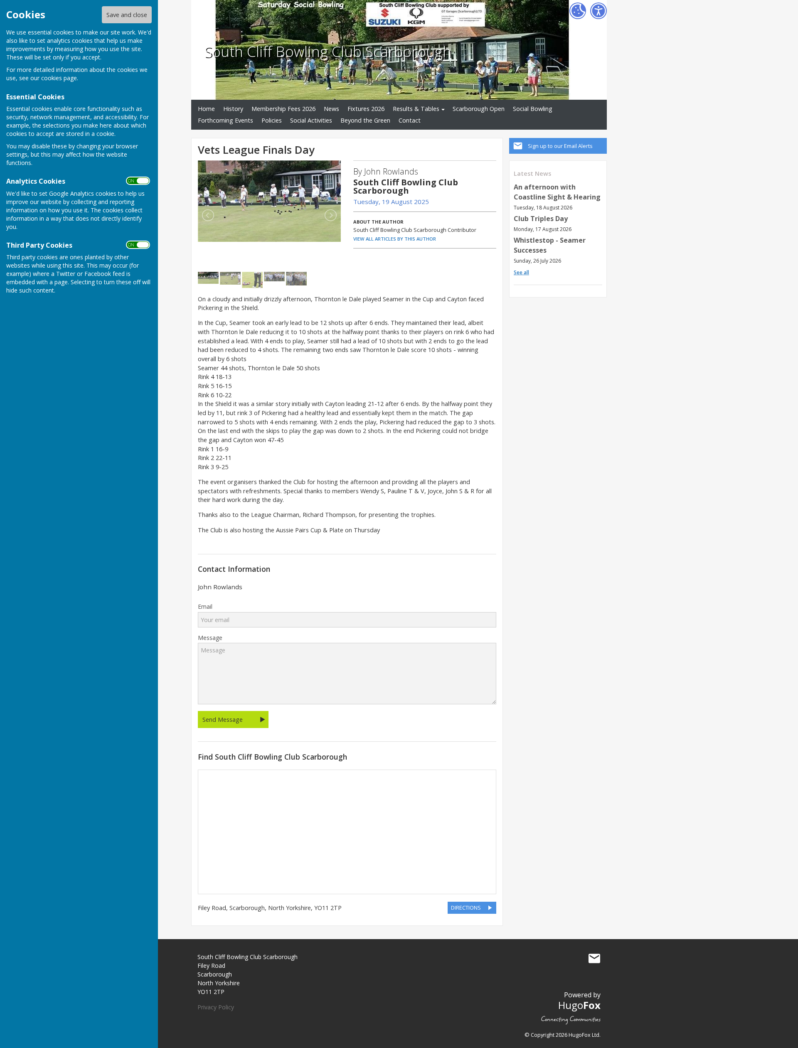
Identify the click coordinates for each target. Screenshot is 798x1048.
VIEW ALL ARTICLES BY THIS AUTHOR (394, 238)
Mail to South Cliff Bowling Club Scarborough (594, 958)
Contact (410, 120)
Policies (271, 120)
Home (206, 109)
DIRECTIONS (466, 907)
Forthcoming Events (225, 120)
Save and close (126, 15)
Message (210, 638)
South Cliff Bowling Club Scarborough (327, 51)
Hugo (579, 1005)
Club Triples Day (541, 218)
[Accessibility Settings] (598, 10)
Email (205, 607)
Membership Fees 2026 (283, 109)
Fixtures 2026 (365, 109)
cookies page (59, 78)
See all (521, 272)
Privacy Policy (215, 1007)
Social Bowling (532, 109)
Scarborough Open (479, 109)
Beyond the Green (365, 120)
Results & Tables (416, 109)
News (331, 109)
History (233, 109)
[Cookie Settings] (577, 10)
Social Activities (311, 120)
